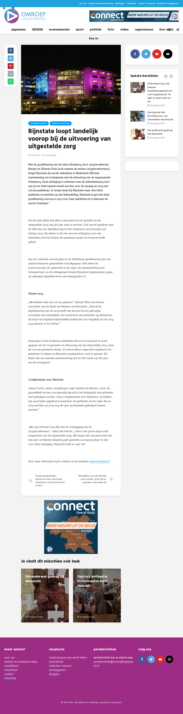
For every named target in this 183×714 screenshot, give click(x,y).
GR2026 (37, 29)
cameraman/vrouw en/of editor (68, 657)
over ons (9, 657)
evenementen (59, 29)
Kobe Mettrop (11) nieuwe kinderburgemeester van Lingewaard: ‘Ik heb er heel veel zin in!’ (159, 93)
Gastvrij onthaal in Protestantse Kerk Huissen (92, 581)
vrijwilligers (11, 666)
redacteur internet (60, 666)
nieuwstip (10, 678)
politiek (96, 29)
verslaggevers (57, 670)
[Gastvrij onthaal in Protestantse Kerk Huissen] (97, 595)
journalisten (56, 661)
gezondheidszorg (38, 123)
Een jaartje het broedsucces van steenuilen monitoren (160, 116)
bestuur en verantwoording (20, 661)
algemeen (18, 29)
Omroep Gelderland (61, 123)
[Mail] (167, 54)
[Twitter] (146, 54)
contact (9, 674)
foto (111, 29)
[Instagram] (169, 659)
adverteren (11, 670)
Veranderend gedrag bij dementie (44, 579)
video (124, 29)
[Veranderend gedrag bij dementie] (45, 595)
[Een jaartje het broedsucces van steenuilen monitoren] (137, 116)
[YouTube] (157, 54)
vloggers (54, 674)
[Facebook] (135, 54)
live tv (93, 38)
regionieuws (144, 29)
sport (80, 29)
